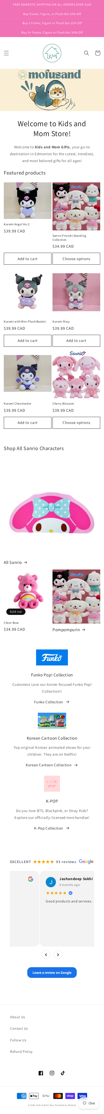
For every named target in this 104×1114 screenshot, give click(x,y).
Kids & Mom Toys (45, 1105)
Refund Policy (21, 1051)
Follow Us (18, 1040)
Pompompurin (66, 629)
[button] (6, 53)
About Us (17, 1017)
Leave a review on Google (52, 972)
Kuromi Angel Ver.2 (17, 224)
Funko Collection (48, 701)
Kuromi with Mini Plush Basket (25, 321)
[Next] (58, 954)
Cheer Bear (11, 623)
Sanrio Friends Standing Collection (69, 238)
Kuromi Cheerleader (18, 403)
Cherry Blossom (63, 403)
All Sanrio (13, 562)
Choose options (76, 258)
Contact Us (19, 1028)
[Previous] (46, 954)
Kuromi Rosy (61, 321)
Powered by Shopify (65, 1105)
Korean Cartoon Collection (48, 764)
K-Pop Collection (48, 828)
